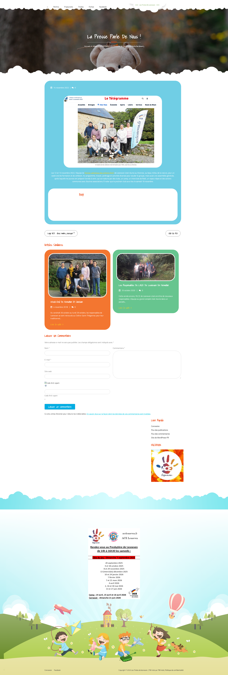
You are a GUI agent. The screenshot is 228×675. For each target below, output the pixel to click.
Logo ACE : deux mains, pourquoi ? (61, 233)
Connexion (155, 426)
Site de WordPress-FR (160, 437)
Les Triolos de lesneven (147, 5)
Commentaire (119, 348)
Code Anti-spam (51, 395)
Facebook (57, 670)
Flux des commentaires (160, 433)
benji (81, 194)
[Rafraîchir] (46, 386)
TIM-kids (161, 670)
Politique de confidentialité (174, 670)
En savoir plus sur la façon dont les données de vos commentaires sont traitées (118, 413)
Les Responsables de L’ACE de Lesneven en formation (144, 285)
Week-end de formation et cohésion (66, 302)
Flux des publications (159, 430)
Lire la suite (55, 324)
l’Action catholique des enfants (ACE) (99, 172)
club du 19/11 (173, 233)
